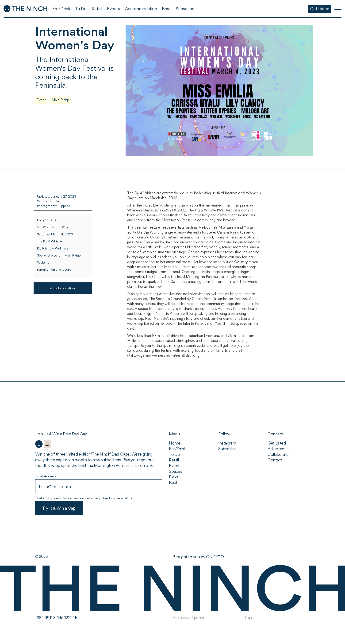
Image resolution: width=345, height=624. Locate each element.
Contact (275, 459)
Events (175, 465)
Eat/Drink (177, 448)
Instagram (227, 443)
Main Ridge (61, 100)
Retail (174, 459)
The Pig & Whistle (49, 241)
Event (41, 100)
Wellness (62, 248)
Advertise (276, 448)
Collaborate (278, 454)
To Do (174, 454)
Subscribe (227, 448)
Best (173, 482)
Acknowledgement (189, 617)
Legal (249, 617)
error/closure (61, 269)
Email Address (45, 476)
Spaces (175, 471)
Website (43, 262)
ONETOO (215, 556)
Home (174, 443)
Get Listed (277, 443)
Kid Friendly (45, 248)
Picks (173, 476)
